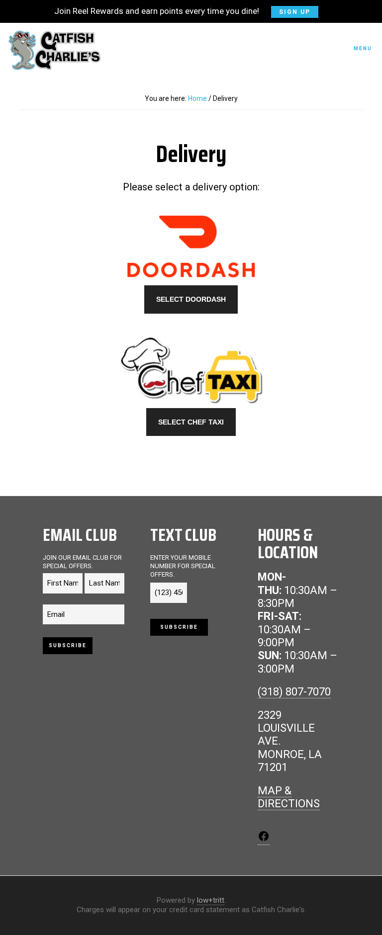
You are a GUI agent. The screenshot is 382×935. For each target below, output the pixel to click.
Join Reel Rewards (182, 11)
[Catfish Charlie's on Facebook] (264, 838)
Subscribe (68, 645)
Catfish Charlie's (54, 50)
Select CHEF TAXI (191, 422)
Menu (363, 48)
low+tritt (210, 900)
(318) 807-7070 (294, 691)
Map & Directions (289, 797)
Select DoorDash (191, 299)
